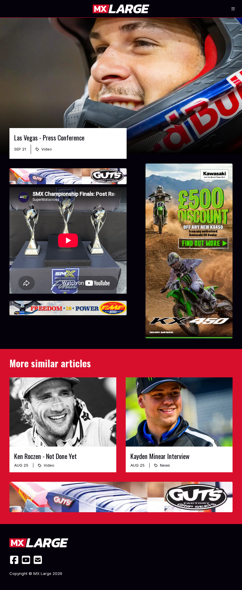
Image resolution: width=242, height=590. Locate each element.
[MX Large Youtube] (26, 559)
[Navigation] (233, 8)
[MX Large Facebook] (14, 559)
